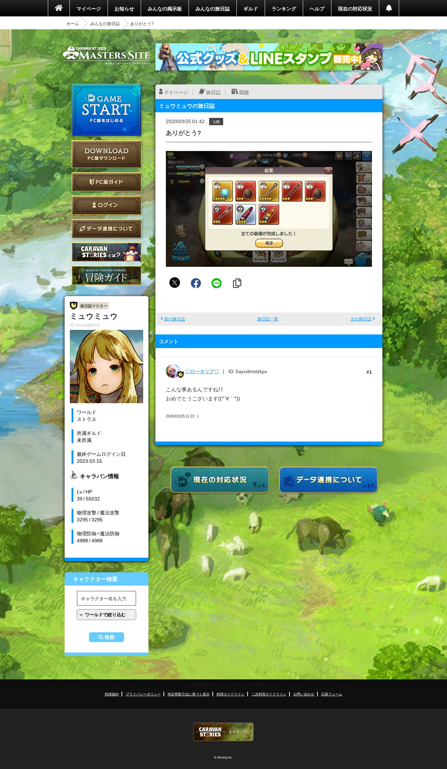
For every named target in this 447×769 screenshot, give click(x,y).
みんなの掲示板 (165, 8)
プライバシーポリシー (143, 693)
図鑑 (244, 92)
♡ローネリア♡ (202, 371)
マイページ (88, 8)
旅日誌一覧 (267, 319)
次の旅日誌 (361, 319)
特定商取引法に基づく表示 (189, 693)
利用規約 (112, 693)
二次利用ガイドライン (268, 693)
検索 (110, 637)
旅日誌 (213, 92)
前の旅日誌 (174, 319)
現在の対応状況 (355, 8)
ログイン (106, 205)
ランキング (284, 8)
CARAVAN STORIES (223, 732)
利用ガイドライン (230, 693)
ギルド (250, 8)
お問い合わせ (303, 693)
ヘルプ (317, 8)
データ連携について (106, 228)
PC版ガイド (106, 181)
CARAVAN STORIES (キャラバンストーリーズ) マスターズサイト (106, 55)
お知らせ (124, 8)
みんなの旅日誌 (213, 8)
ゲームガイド (106, 275)
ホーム (72, 23)
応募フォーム (331, 693)
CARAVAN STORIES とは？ (106, 252)
